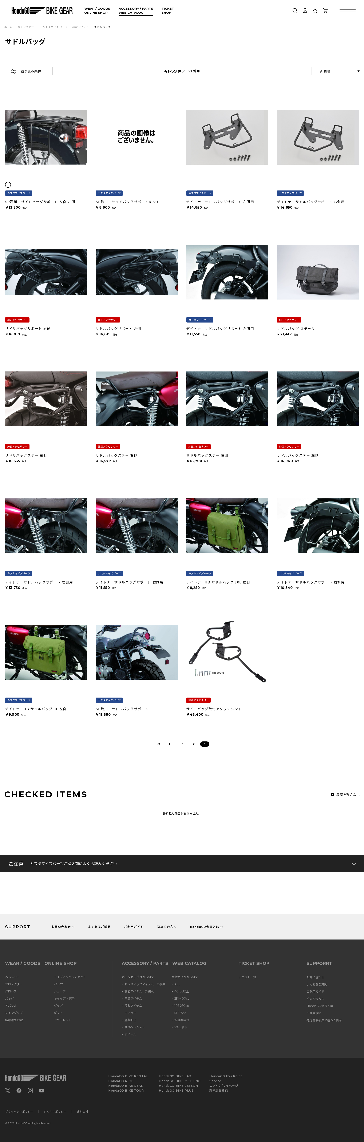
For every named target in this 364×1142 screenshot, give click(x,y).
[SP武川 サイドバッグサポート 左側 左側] (46, 137)
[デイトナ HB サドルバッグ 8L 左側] (46, 652)
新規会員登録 (218, 1090)
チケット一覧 (247, 977)
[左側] (8, 185)
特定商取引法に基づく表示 (324, 1020)
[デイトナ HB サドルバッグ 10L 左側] (227, 526)
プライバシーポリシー (19, 1111)
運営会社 (82, 1111)
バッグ (9, 998)
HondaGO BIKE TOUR (126, 1090)
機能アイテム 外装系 (139, 991)
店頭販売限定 (14, 1020)
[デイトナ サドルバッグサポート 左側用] (227, 137)
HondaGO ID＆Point (225, 1076)
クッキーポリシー (55, 1111)
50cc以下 (180, 1027)
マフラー (130, 1013)
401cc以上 (181, 991)
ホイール (130, 1034)
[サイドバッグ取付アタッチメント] (227, 652)
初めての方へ (167, 927)
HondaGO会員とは (204, 927)
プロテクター (14, 984)
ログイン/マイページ (223, 1086)
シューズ (60, 991)
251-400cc (181, 998)
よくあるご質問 (99, 927)
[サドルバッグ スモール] (318, 272)
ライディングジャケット (70, 977)
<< (159, 744)
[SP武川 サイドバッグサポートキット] (137, 137)
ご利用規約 (313, 1013)
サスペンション (134, 1027)
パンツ (58, 984)
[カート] (325, 10)
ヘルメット (12, 977)
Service (215, 1081)
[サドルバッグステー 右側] (46, 399)
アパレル (11, 1006)
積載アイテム (133, 1006)
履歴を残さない (348, 794)
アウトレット (63, 1020)
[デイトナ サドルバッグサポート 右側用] (318, 137)
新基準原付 (181, 1020)
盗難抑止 (130, 1020)
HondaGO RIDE (121, 1081)
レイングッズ (14, 1013)
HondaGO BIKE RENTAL (128, 1076)
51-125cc (180, 1013)
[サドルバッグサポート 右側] (46, 272)
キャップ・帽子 (64, 998)
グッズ (58, 1006)
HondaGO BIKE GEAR (125, 1086)
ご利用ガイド (133, 927)
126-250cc (181, 1006)
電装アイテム (133, 998)
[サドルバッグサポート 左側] (137, 272)
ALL (177, 984)
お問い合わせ (61, 927)
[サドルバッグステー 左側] (227, 399)
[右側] (15, 185)
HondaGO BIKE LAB (175, 1076)
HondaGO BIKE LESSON (178, 1086)
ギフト (58, 1013)
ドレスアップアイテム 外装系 (145, 984)
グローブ (11, 991)
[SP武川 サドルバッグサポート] (137, 652)
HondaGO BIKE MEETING (180, 1081)
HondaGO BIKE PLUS (176, 1090)
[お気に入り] (315, 10)
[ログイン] (305, 10)
